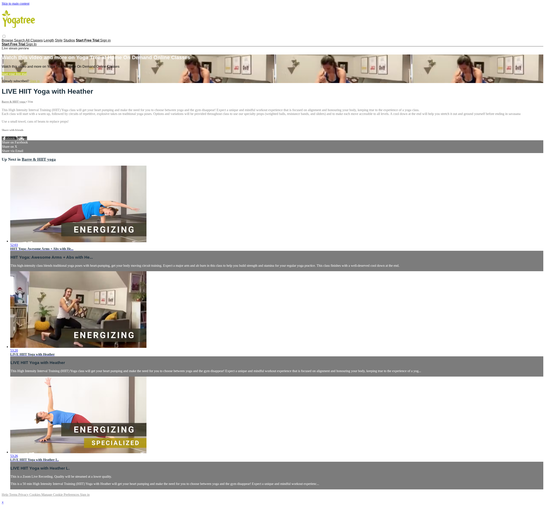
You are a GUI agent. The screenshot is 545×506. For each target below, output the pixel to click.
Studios (69, 40)
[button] (4, 36)
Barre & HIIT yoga (14, 101)
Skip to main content (15, 3)
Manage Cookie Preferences (60, 494)
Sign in (105, 40)
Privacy (23, 494)
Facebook (9, 138)
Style (59, 40)
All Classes (34, 40)
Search (20, 40)
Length (49, 40)
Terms (13, 494)
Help (5, 494)
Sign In (31, 44)
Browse (8, 40)
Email (23, 138)
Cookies (35, 494)
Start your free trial (14, 74)
